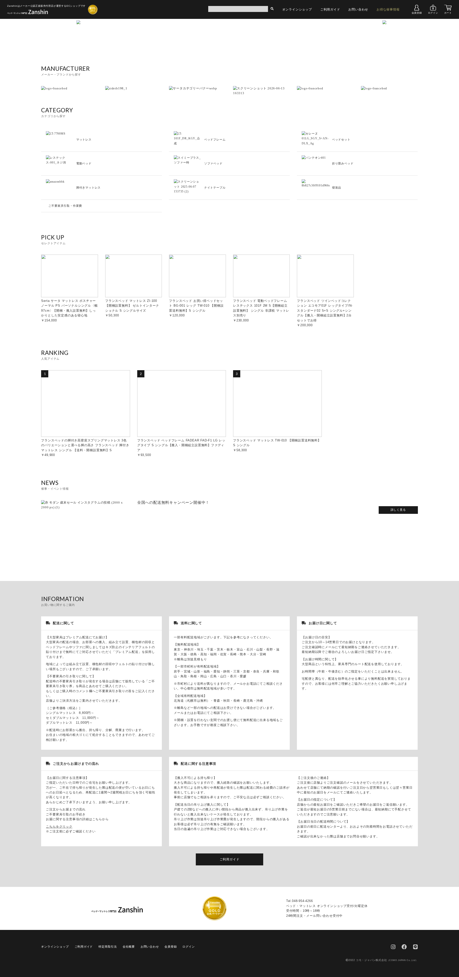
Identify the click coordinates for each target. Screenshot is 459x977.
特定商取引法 (107, 946)
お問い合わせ (358, 9)
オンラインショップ (297, 9)
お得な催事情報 (388, 9)
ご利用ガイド (330, 9)
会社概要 (129, 946)
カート (448, 12)
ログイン (433, 12)
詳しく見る (398, 509)
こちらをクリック (59, 826)
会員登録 (417, 12)
